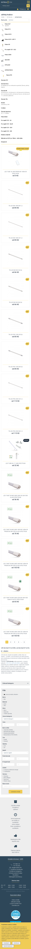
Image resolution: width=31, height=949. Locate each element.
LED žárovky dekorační (8, 95)
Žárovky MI (4, 90)
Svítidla (2, 17)
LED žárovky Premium (17, 94)
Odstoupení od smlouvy (15, 877)
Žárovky (23, 85)
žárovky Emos (5, 83)
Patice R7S (9, 75)
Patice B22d (4, 116)
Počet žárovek (6, 756)
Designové (4, 142)
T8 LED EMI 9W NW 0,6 (15, 302)
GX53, (18, 663)
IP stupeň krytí (6, 762)
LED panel (7, 65)
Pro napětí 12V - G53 (6, 131)
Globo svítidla (15, 900)
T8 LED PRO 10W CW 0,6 (15, 334)
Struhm (3, 102)
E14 (10, 663)
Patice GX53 (8, 54)
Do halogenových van (6, 85)
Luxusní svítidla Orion (15, 903)
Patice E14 (7, 29)
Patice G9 (7, 44)
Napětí (4, 750)
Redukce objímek (5, 134)
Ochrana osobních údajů (15, 873)
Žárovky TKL (4, 99)
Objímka (5, 744)
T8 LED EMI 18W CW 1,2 (15, 238)
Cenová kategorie (7, 716)
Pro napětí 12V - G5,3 (10, 49)
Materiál (5, 702)
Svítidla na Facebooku (17, 869)
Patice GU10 (8, 34)
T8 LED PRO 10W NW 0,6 (15, 366)
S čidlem (3, 108)
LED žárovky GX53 (8, 94)
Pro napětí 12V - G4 (6, 120)
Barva (4, 697)
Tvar (4, 737)
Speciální (7, 25)
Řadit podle (4, 20)
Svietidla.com (15, 905)
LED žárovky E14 (12, 92)
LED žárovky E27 (4, 92)
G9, (16, 663)
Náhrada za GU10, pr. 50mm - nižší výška (11, 138)
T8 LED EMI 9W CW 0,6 (15, 270)
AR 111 (2, 113)
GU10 (13, 663)
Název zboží (6, 783)
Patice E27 (7, 24)
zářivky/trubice (9, 70)
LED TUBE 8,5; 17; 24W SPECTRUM (15, 463)
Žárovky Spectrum (6, 111)
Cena (4, 722)
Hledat (28, 5)
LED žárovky (9, 17)
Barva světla (6, 728)
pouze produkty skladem (11, 694)
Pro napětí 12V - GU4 (6, 127)
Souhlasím (6, 943)
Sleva (4, 708)
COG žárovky (4, 104)
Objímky (3, 87)
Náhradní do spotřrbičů (16, 85)
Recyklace (15, 875)
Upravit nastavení (8, 946)
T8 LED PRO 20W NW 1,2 (15, 431)
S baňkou (7, 113)
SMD (8, 104)
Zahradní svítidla (15, 901)
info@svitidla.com (17, 867)
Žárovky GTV (4, 80)
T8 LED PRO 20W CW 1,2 (15, 399)
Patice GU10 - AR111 (10, 39)
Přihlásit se (23, 9)
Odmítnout (16, 943)
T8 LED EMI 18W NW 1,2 (15, 205)
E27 (7, 663)
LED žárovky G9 (20, 92)
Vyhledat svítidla (15, 791)
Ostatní (4, 767)
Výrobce (5, 774)
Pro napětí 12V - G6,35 (7, 124)
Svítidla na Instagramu (15, 871)
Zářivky (27, 85)
